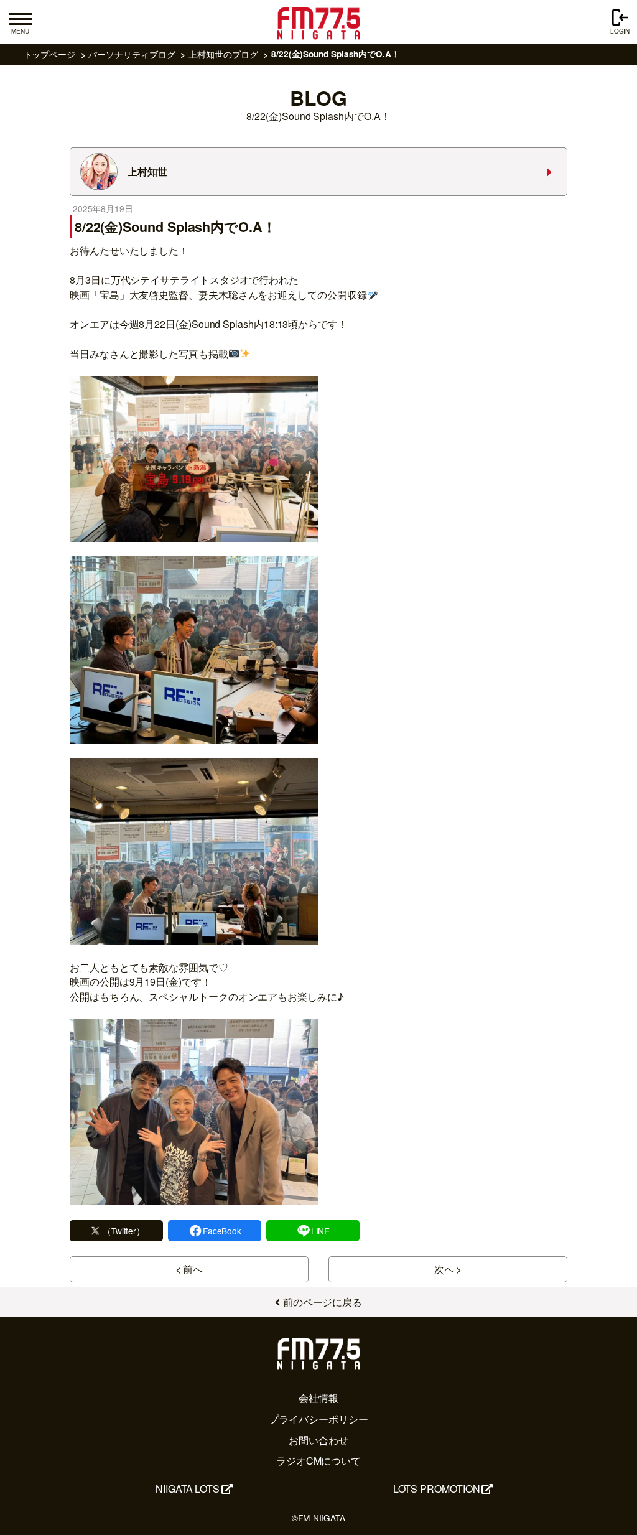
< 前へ (189, 1269)
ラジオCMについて (318, 1460)
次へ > (448, 1269)
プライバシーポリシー (318, 1419)
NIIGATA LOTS (188, 1488)
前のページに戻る (322, 1302)
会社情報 (318, 1398)
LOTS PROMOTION (436, 1488)
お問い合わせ (318, 1440)
